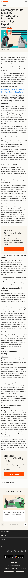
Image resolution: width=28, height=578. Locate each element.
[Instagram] (8, 551)
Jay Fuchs (9, 27)
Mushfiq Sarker (5, 411)
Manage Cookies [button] (20, 571)
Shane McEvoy (5, 260)
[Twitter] (15, 551)
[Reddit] (22, 551)
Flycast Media (18, 260)
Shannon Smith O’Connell (8, 167)
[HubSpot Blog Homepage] (4, 2)
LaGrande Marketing (19, 411)
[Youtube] (11, 551)
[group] (14, 508)
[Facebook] (4, 551)
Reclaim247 (4, 169)
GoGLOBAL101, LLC (16, 106)
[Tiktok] (25, 551)
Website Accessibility (9, 571)
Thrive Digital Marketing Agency (16, 295)
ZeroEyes (3, 359)
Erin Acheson (4, 357)
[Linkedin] (18, 551)
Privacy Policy (15, 568)
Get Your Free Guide (14, 249)
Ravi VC (3, 106)
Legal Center (6, 568)
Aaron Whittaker (5, 293)
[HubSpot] (14, 562)
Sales (4, 5)
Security (22, 568)
